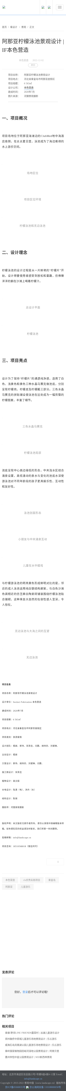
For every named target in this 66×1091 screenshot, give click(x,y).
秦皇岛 (52, 880)
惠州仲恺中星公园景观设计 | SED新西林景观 (28, 1057)
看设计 (14, 27)
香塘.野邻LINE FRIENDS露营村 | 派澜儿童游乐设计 (32, 1033)
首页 (4, 27)
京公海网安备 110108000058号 (45, 1087)
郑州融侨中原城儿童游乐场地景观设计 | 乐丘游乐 (31, 1039)
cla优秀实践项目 (31, 880)
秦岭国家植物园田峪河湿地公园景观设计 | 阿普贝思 (32, 1051)
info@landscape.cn (33, 1078)
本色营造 (29, 87)
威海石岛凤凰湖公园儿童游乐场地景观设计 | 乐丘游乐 (33, 1045)
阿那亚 (9, 887)
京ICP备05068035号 (15, 1087)
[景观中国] (14, 8)
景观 (23, 27)
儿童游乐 (25, 887)
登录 (25, 992)
